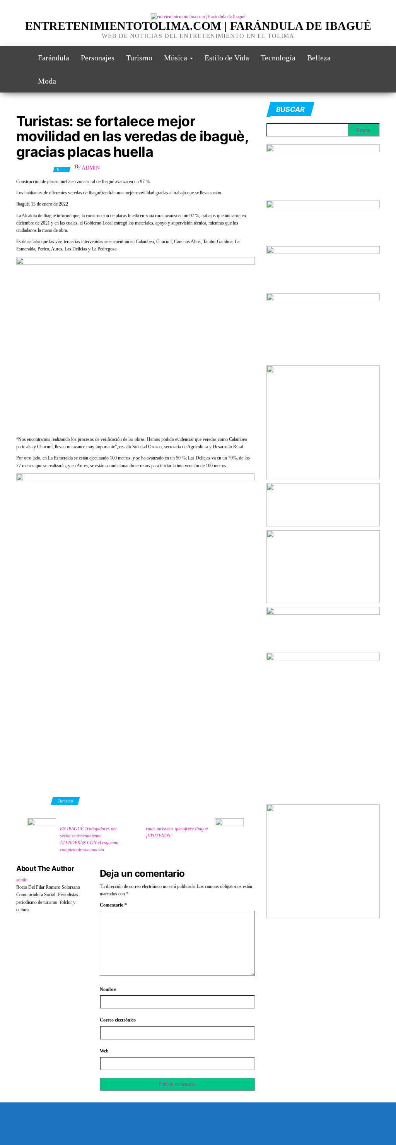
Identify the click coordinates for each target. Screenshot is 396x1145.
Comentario (113, 905)
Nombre (108, 989)
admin (91, 168)
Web (104, 1051)
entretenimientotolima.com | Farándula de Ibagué (198, 25)
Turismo (139, 57)
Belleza (319, 57)
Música (176, 57)
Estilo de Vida (227, 57)
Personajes (97, 57)
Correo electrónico (118, 1020)
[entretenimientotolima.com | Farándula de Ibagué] (21, 57)
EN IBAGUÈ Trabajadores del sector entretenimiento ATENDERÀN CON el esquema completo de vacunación (89, 839)
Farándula (53, 57)
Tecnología (278, 57)
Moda (47, 81)
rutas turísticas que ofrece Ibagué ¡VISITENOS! (177, 832)
